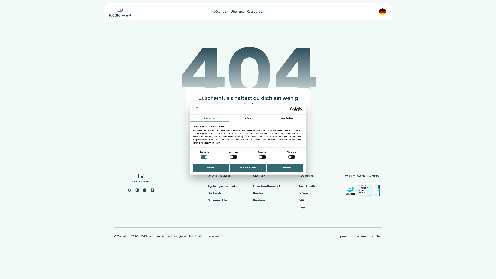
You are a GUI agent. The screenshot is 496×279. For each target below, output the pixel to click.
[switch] (233, 157)
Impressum (344, 236)
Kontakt (259, 193)
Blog (302, 207)
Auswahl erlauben (248, 168)
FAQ (301, 200)
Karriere (259, 200)
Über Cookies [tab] (287, 118)
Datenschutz (364, 236)
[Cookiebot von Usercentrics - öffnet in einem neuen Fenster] (292, 109)
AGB (379, 236)
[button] (220, 12)
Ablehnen (211, 168)
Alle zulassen (285, 168)
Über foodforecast (266, 186)
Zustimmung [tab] (209, 118)
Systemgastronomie (222, 186)
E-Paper (304, 193)
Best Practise (308, 186)
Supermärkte (217, 200)
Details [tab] (248, 118)
